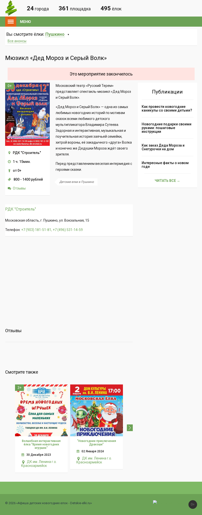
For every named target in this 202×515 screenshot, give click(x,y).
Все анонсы (17, 41)
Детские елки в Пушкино (76, 182)
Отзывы (19, 188)
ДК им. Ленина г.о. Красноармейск (39, 464)
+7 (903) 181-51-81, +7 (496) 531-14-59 (52, 230)
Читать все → (167, 181)
